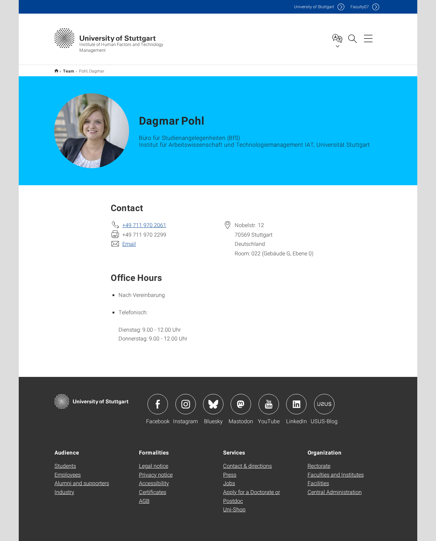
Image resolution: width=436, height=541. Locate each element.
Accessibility (154, 483)
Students (65, 465)
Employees (67, 474)
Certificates (152, 491)
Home (56, 70)
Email (129, 243)
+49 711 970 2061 (144, 224)
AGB (144, 500)
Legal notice (153, 465)
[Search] (352, 38)
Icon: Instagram (185, 404)
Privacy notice (156, 474)
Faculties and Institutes (336, 474)
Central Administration (335, 491)
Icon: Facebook (157, 404)
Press (229, 474)
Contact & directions (247, 465)
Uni (314, 6)
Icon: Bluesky (213, 404)
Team (68, 71)
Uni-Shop (234, 509)
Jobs (229, 483)
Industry (64, 491)
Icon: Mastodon (241, 404)
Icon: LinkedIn (296, 404)
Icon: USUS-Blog (324, 404)
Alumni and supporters (81, 483)
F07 (360, 6)
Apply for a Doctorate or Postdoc (251, 496)
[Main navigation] (368, 38)
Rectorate (319, 465)
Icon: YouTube (269, 404)
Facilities (318, 483)
